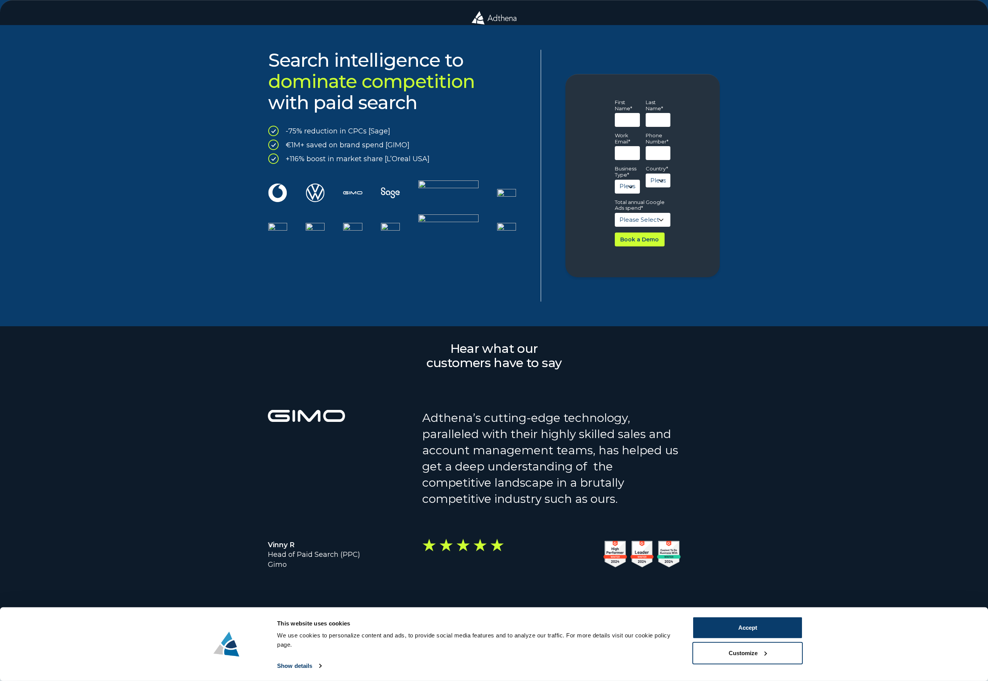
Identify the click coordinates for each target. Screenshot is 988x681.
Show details (294, 665)
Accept (747, 627)
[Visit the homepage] (494, 18)
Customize (743, 652)
